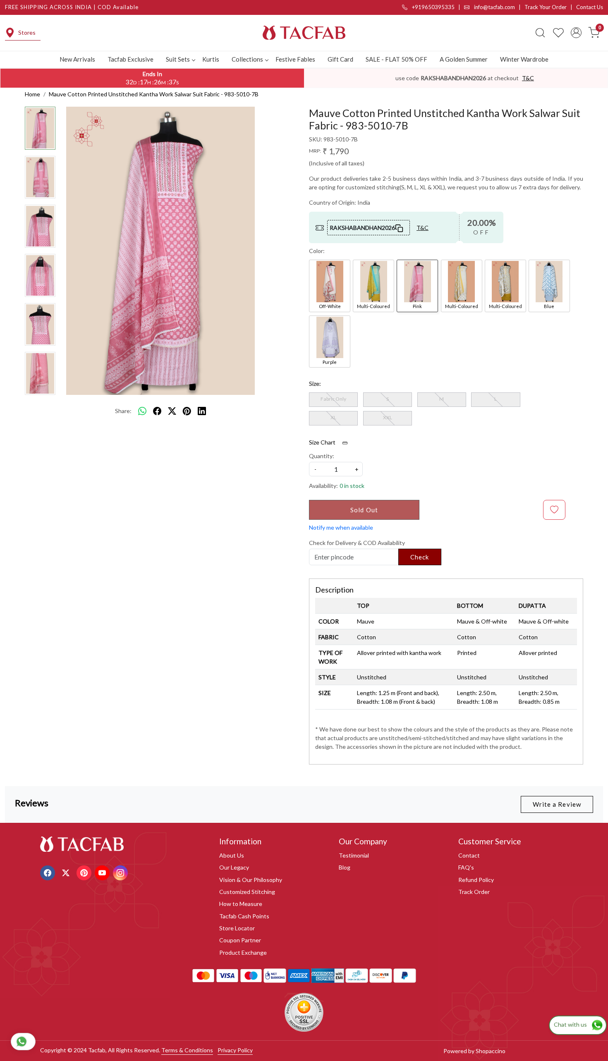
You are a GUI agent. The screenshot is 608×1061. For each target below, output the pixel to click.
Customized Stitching (247, 891)
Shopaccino (490, 1050)
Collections (247, 59)
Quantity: (321, 455)
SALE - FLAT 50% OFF (396, 59)
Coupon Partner (240, 940)
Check (419, 557)
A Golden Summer (464, 59)
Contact (469, 855)
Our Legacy (234, 867)
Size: (315, 383)
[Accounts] (576, 32)
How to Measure (240, 903)
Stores (27, 32)
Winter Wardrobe (524, 59)
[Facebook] (48, 871)
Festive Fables (295, 59)
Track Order (474, 891)
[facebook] (157, 411)
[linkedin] (201, 411)
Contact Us (589, 7)
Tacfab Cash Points (244, 916)
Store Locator (237, 928)
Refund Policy (476, 879)
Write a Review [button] (557, 804)
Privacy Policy (235, 1050)
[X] (66, 871)
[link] (540, 32)
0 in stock (352, 485)
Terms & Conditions (187, 1050)
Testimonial (354, 855)
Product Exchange (243, 952)
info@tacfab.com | (498, 7)
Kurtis (210, 59)
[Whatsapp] (142, 411)
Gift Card (340, 59)
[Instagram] (121, 871)
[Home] (304, 33)
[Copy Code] (399, 227)
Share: (123, 410)
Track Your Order (545, 7)
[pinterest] (187, 411)
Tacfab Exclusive (130, 59)
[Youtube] (103, 871)
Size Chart (323, 442)
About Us (231, 855)
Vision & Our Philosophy (250, 879)
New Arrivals (77, 59)
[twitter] (172, 411)
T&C (528, 77)
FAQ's (466, 867)
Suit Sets (178, 59)
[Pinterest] (85, 871)
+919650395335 (433, 7)
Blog (344, 867)
